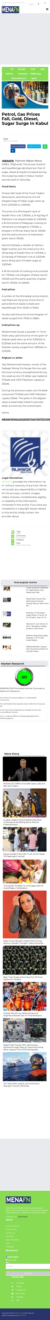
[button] (38, 3)
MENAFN (8, 160)
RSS (18, 1300)
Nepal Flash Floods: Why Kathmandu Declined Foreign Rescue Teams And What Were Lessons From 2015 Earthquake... (23, 1047)
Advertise (9, 1236)
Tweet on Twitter (34, 146)
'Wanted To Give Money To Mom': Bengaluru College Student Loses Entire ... (37, 626)
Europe (21, 69)
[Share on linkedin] (13, 151)
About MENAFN (12, 1240)
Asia (42, 69)
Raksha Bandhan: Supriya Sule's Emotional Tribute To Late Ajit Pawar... (37, 649)
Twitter (19, 1286)
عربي (31, 3)
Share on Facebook (18, 146)
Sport (32, 78)
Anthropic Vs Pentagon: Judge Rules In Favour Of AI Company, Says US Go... (36, 615)
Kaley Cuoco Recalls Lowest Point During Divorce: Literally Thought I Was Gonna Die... (23, 942)
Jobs (8, 1243)
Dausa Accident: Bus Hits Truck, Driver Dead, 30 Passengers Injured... (24, 855)
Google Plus (21, 1290)
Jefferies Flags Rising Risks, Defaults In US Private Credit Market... (37, 638)
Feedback (10, 1247)
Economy (22, 74)
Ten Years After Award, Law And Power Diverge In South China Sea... (21, 1085)
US (8, 69)
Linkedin (19, 1297)
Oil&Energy (38, 74)
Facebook (20, 1283)
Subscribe (28, 1273)
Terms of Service (12, 1226)
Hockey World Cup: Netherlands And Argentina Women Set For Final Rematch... (23, 1014)
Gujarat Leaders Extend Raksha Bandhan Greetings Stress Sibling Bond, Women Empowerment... (22, 822)
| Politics (8, 74)
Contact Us (10, 1233)
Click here (22, 1216)
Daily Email (20, 1293)
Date (5, 139)
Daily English (12, 1257)
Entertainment (15, 78)
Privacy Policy (11, 1229)
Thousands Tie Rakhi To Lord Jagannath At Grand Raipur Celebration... (23, 887)
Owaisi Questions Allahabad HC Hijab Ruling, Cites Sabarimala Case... (37, 590)
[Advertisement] (25, 38)
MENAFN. (18, 1313)
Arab (33, 69)
